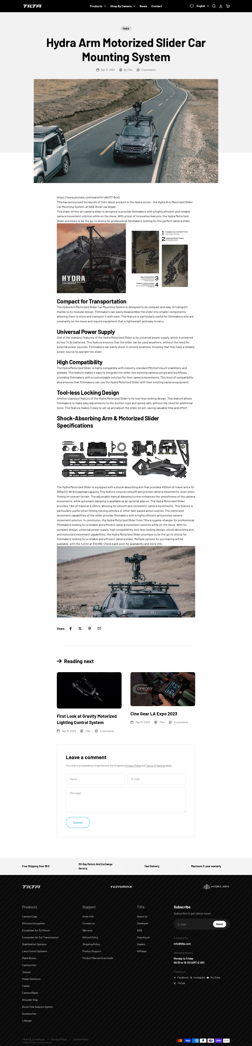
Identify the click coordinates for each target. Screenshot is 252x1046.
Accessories (29, 1013)
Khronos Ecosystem (33, 923)
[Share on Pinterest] (89, 628)
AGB (139, 930)
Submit (221, 925)
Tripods (26, 972)
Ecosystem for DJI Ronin (36, 930)
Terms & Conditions (33, 1039)
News (143, 6)
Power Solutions (31, 978)
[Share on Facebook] (70, 628)
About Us (142, 916)
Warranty (87, 930)
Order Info (88, 916)
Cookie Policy (80, 1039)
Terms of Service (155, 765)
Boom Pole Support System (37, 1006)
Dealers (141, 944)
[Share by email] (99, 628)
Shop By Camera (121, 6)
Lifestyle (27, 1020)
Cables (26, 985)
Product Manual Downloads (97, 958)
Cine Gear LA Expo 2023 (153, 713)
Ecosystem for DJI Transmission (40, 937)
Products (96, 6)
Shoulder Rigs (30, 999)
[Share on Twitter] (80, 628)
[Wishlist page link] (192, 6)
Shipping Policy (91, 944)
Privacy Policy (133, 765)
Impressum (143, 937)
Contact (156, 6)
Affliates (142, 951)
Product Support (91, 951)
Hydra (126, 28)
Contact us (88, 923)
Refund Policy (90, 937)
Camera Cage (29, 916)
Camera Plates (30, 992)
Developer (142, 923)
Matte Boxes (29, 958)
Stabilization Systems (34, 944)
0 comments (148, 69)
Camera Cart (29, 965)
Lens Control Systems (34, 951)
